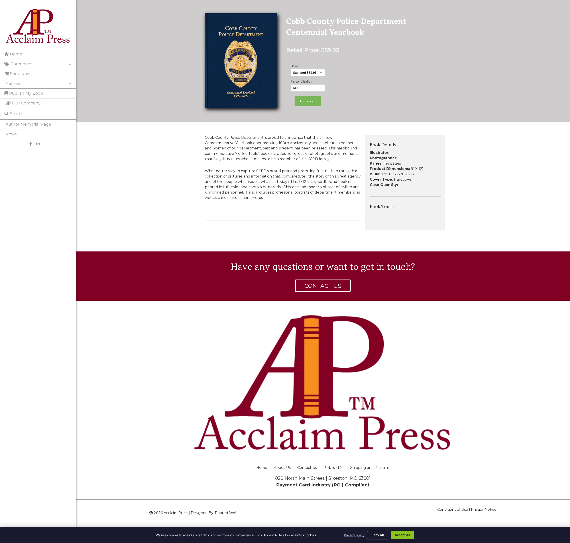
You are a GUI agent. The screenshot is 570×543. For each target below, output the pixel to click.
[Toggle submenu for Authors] (70, 84)
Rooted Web (226, 513)
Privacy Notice (483, 509)
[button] (323, 286)
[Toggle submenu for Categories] (70, 64)
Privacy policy (354, 535)
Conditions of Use (452, 509)
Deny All (377, 535)
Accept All (402, 535)
